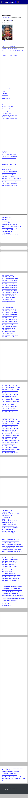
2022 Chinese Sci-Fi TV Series (9, 185)
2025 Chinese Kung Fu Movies (9, 319)
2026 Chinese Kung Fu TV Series (10, 398)
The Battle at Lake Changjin (9, 513)
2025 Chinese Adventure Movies (10, 310)
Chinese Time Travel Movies (9, 600)
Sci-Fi (16, 118)
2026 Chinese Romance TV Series (10, 401)
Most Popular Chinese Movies (9, 167)
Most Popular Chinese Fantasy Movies (11, 180)
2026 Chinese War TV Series (9, 403)
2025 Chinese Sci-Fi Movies (9, 324)
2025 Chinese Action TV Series (10, 419)
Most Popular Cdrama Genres (9, 542)
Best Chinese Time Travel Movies (10, 580)
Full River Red (5, 522)
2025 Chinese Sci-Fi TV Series (9, 437)
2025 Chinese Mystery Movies (9, 321)
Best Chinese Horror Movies (9, 564)
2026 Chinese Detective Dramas (10, 410)
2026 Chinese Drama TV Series (10, 391)
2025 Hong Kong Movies (8, 331)
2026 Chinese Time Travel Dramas (11, 411)
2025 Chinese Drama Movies (9, 314)
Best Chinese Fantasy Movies (9, 173)
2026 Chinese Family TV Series (10, 392)
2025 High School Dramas (8, 451)
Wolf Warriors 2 (6, 219)
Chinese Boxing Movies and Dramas (11, 588)
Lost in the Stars (6, 532)
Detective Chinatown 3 (7, 524)
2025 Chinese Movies (7, 307)
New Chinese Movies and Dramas (10, 768)
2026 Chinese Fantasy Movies (9, 283)
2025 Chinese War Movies (8, 328)
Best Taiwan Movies (7, 571)
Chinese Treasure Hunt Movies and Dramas (13, 598)
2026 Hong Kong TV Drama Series (11, 404)
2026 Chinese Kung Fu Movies (9, 289)
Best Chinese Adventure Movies (10, 559)
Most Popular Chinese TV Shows (10, 541)
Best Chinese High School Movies (10, 578)
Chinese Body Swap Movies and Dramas (12, 586)
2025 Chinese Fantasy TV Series (10, 428)
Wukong (4, 222)
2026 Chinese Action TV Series (10, 385)
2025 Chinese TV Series (8, 418)
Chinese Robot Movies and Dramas (11, 597)
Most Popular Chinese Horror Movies (11, 549)
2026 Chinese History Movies (9, 285)
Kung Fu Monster (6, 229)
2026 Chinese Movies (7, 275)
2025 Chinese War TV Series (9, 438)
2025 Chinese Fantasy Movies (9, 316)
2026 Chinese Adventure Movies (10, 278)
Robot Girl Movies (6, 605)
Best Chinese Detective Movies (9, 576)
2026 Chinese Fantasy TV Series (10, 394)
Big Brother (5, 231)
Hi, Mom (4, 517)
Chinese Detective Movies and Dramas (12, 590)
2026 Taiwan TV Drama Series (10, 406)
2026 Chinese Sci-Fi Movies (9, 294)
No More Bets (5, 529)
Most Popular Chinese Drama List (10, 539)
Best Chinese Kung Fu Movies (9, 566)
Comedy (12, 118)
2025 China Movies (7, 329)
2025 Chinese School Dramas (9, 447)
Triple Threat (5, 221)
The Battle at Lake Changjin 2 (9, 526)
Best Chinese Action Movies (9, 557)
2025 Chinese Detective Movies (10, 335)
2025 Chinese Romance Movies (10, 323)
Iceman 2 (4, 233)
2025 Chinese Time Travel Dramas (11, 449)
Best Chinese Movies (7, 166)
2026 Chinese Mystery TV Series (10, 399)
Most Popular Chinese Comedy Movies (11, 178)
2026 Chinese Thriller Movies (9, 296)
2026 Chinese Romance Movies (10, 292)
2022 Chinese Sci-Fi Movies (9, 158)
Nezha (3, 519)
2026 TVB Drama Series (8, 408)
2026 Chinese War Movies (8, 297)
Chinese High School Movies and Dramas (12, 595)
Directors (8, 769)
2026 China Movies (7, 299)
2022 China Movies (7, 152)
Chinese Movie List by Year (9, 773)
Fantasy (7, 118)
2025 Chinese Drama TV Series (10, 425)
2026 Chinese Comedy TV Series (10, 389)
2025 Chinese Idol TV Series (9, 430)
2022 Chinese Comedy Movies (9, 154)
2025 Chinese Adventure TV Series (11, 421)
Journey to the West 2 (7, 228)
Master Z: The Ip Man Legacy (9, 226)
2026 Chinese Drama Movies (9, 282)
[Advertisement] (13, 9)
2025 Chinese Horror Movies (9, 317)
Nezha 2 (4, 512)
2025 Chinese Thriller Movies (9, 326)
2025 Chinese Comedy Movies (9, 312)
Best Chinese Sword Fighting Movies (11, 575)
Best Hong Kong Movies (8, 569)
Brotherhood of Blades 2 (8, 235)
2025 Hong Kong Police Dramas (10, 452)
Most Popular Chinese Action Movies (11, 544)
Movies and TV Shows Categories (10, 771)
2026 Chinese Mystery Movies (9, 290)
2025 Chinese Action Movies (9, 309)
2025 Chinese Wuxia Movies (9, 336)
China (8, 111)
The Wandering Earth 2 (8, 527)
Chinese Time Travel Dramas (9, 602)
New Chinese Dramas (7, 778)
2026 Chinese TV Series (8, 384)
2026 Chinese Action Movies (9, 276)
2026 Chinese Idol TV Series (9, 396)
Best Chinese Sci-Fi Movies (8, 174)
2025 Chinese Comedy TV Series (10, 423)
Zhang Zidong (5, 95)
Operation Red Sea (7, 531)
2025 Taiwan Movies (7, 333)
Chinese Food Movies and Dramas (10, 593)
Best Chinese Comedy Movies (9, 171)
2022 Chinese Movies (6, 17)
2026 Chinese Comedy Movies (9, 280)
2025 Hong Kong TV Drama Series (11, 440)
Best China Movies (6, 169)
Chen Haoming (6, 96)
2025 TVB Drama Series (8, 444)
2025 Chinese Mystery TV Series (10, 433)
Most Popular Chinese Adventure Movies (12, 546)
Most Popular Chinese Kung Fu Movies (12, 551)
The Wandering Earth (7, 224)
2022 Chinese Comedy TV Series (10, 181)
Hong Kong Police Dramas (9, 603)
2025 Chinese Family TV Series (10, 426)
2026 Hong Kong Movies (8, 301)
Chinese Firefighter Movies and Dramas (12, 591)
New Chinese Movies (18, 776)
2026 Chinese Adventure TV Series (11, 387)
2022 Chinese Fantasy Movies (9, 156)
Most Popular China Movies (9, 176)
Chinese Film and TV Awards (9, 775)
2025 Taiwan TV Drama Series (10, 442)
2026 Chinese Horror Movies (9, 287)
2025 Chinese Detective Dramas (10, 445)
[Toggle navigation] (24, 2)
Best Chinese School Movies (9, 573)
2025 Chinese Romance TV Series (10, 435)
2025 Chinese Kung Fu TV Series (10, 432)
